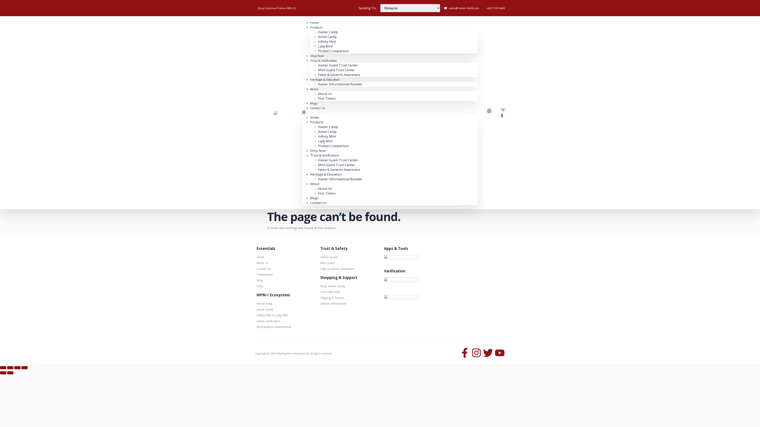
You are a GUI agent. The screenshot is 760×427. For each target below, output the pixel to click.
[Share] (17, 367)
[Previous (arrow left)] (3, 372)
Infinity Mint (327, 41)
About (314, 89)
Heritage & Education (324, 79)
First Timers (327, 98)
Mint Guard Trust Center (336, 70)
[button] (390, 112)
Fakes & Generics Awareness (339, 169)
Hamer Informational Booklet (340, 84)
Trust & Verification (323, 60)
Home (314, 117)
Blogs (314, 198)
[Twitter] (488, 353)
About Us (325, 94)
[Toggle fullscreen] (10, 367)
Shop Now (318, 150)
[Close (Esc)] (24, 367)
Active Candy (327, 37)
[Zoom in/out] (3, 367)
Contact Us (317, 108)
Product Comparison (333, 51)
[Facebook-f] (465, 353)
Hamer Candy (328, 32)
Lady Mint (325, 46)
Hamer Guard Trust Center (338, 65)
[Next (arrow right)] (10, 372)
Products (316, 27)
